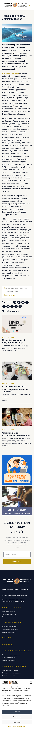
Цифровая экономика (9, 657)
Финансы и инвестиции (9, 614)
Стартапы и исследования (11, 655)
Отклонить (17, 717)
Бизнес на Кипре (11, 295)
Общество (7, 645)
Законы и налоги (12, 622)
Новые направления (10, 73)
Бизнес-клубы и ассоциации (11, 673)
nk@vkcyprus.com (15, 596)
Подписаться (17, 561)
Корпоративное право (9, 626)
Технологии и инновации (16, 651)
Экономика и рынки (8, 611)
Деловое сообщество (14, 666)
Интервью (7, 638)
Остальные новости (8, 617)
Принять (17, 712)
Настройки (17, 722)
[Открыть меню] (29, 4)
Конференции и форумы (10, 670)
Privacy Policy (12, 726)
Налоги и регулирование (10, 629)
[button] (31, 682)
